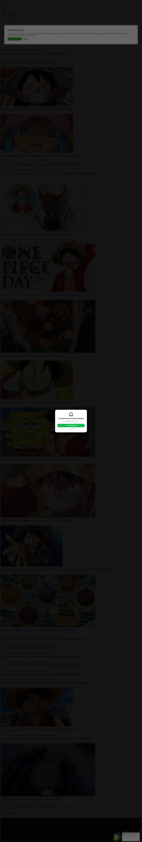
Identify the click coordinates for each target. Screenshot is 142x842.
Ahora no (71, 429)
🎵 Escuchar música (71, 425)
